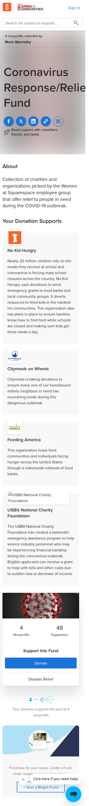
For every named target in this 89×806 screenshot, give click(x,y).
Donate (41, 663)
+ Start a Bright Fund (40, 787)
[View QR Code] (58, 121)
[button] (46, 121)
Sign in (74, 7)
